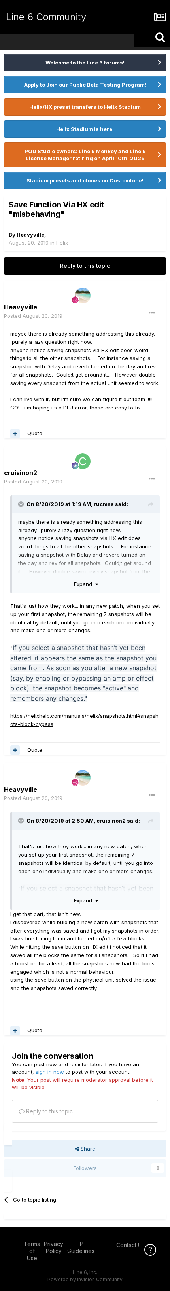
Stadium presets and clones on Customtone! (85, 180)
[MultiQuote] (15, 433)
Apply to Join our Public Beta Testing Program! (85, 85)
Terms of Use (32, 1250)
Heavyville (30, 234)
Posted (33, 316)
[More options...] (152, 313)
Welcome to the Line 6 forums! (85, 62)
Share (87, 1148)
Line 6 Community (46, 17)
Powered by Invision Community (85, 1279)
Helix (62, 242)
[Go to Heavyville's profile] (83, 295)
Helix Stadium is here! (85, 129)
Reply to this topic (85, 265)
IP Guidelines (80, 1247)
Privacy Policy (53, 1247)
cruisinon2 (111, 820)
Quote (34, 433)
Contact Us (130, 1245)
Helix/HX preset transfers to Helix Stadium (85, 107)
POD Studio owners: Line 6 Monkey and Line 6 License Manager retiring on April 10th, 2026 (85, 154)
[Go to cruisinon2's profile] (83, 461)
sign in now (50, 1072)
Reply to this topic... (50, 1111)
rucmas (104, 504)
